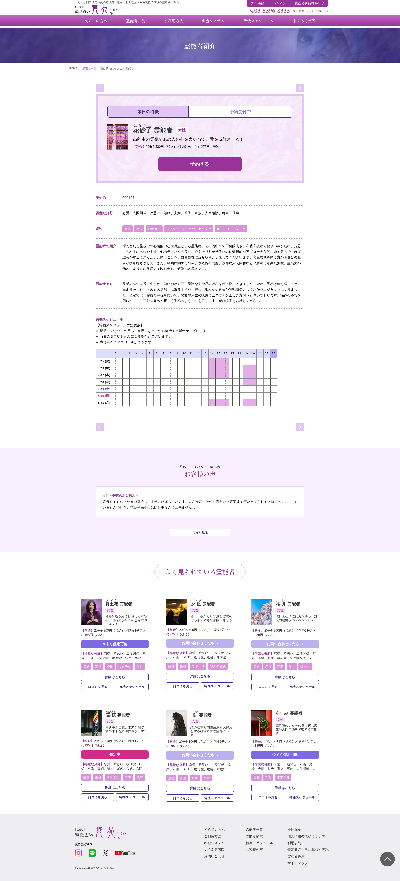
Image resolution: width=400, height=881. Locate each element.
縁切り (305, 666)
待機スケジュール (132, 686)
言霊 (183, 778)
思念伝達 (198, 666)
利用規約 (294, 843)
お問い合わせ (214, 856)
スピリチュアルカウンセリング (188, 229)
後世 (140, 777)
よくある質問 (214, 849)
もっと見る (200, 532)
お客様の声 (254, 849)
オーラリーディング (231, 229)
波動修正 (154, 229)
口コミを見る (98, 686)
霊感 (127, 229)
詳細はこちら (115, 677)
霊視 (139, 229)
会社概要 (294, 829)
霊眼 (280, 666)
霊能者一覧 (89, 68)
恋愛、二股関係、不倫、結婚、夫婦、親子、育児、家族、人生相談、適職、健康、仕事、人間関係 (283, 768)
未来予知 (124, 666)
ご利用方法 (212, 836)
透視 (110, 666)
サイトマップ (298, 863)
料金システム (214, 843)
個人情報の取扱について (306, 836)
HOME (73, 68)
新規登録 (257, 3)
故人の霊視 (218, 666)
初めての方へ (214, 829)
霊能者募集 (296, 856)
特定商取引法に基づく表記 (308, 849)
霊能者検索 (254, 836)
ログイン (279, 3)
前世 (140, 666)
